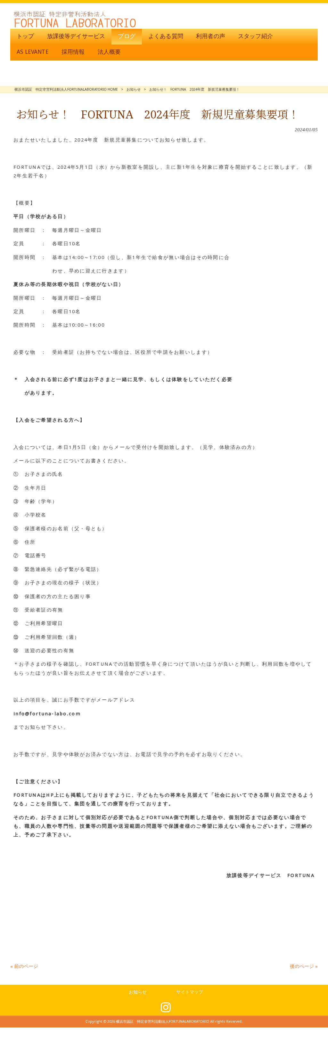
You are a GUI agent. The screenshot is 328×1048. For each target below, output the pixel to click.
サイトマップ (189, 992)
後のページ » (304, 966)
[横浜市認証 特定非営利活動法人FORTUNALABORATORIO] (74, 27)
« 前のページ (24, 966)
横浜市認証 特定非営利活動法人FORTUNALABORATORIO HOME (66, 89)
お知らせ (134, 89)
